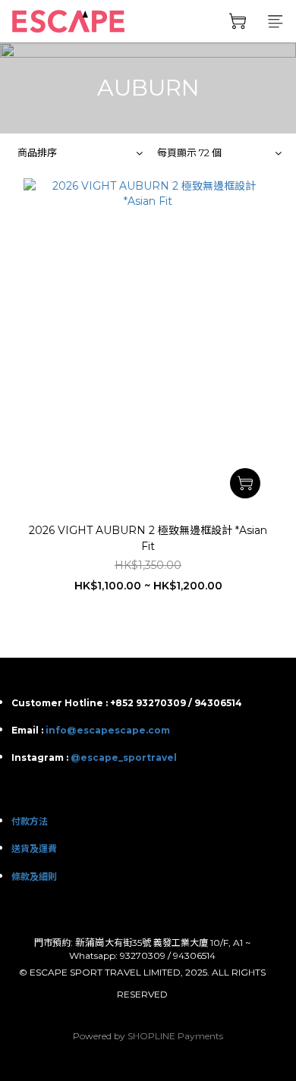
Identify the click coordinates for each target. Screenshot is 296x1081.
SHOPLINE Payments (175, 1036)
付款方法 (29, 821)
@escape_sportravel (124, 757)
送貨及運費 (34, 848)
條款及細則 (34, 876)
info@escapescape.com (108, 730)
